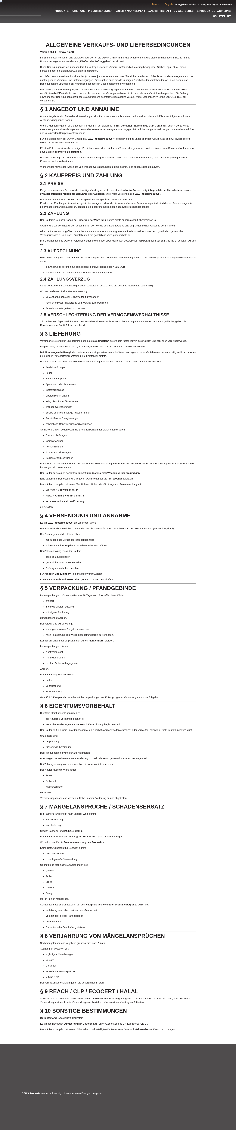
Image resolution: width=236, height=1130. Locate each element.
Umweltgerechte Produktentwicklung (202, 11)
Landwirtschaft (159, 11)
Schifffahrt (222, 16)
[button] (62, 11)
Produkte (61, 11)
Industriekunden (100, 11)
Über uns (78, 11)
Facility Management (130, 11)
